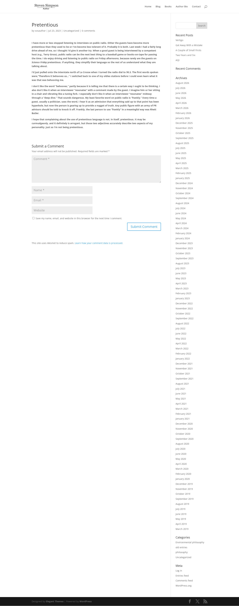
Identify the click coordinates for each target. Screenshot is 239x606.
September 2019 (184, 498)
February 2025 (183, 173)
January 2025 (183, 178)
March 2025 (182, 168)
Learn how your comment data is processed (98, 243)
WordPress (86, 601)
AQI (177, 60)
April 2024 (181, 223)
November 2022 (184, 308)
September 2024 (184, 198)
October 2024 (183, 193)
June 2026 (181, 93)
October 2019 (183, 493)
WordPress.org (184, 585)
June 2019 (181, 514)
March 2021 (182, 408)
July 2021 (180, 388)
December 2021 (184, 363)
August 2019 (182, 503)
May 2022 (181, 338)
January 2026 (183, 118)
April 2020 (181, 463)
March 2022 (182, 348)
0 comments (88, 30)
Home (148, 6)
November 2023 (184, 248)
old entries (181, 547)
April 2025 (181, 163)
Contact (196, 6)
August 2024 (182, 203)
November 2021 (184, 368)
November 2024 (184, 188)
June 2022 (181, 333)
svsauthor (40, 30)
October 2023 (183, 253)
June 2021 (181, 393)
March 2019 (182, 528)
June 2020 (181, 453)
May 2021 (181, 398)
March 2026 (182, 108)
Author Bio (182, 6)
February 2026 (183, 113)
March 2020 (182, 468)
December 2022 (184, 303)
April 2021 (181, 403)
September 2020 (184, 438)
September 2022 (184, 318)
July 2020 (180, 448)
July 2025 (180, 148)
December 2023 (184, 243)
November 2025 (184, 128)
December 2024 (184, 183)
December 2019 (184, 483)
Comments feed (184, 580)
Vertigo (179, 40)
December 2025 (184, 122)
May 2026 (181, 97)
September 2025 (184, 138)
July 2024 (180, 208)
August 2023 (182, 263)
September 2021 (184, 378)
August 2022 (182, 323)
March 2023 (182, 288)
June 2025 (181, 153)
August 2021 (182, 383)
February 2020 (183, 473)
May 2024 (181, 218)
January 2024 (183, 238)
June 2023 (181, 273)
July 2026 (180, 88)
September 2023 (184, 258)
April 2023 (181, 283)
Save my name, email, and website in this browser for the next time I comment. (79, 218)
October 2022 (183, 313)
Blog (158, 6)
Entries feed (182, 575)
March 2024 (182, 228)
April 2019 (181, 523)
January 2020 (183, 478)
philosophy (182, 552)
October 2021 (183, 373)
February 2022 (183, 353)
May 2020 (181, 458)
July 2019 (180, 508)
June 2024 (181, 213)
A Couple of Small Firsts (188, 50)
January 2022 (183, 358)
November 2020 (184, 428)
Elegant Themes (55, 601)
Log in (179, 570)
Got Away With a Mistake (189, 45)
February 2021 (183, 413)
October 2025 (183, 133)
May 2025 (181, 158)
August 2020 (182, 443)
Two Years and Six (185, 55)
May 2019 (181, 518)
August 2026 (182, 82)
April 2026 (181, 102)
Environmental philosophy (190, 542)
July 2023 (180, 268)
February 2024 (183, 233)
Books (168, 6)
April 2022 (181, 343)
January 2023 (183, 298)
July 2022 (180, 328)
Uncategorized (71, 30)
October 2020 (183, 433)
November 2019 (184, 488)
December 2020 (184, 423)
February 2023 (183, 293)
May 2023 (181, 278)
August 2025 (182, 143)
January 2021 (183, 418)
